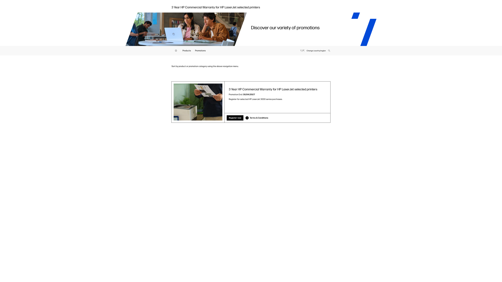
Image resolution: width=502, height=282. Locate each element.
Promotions (200, 50)
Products (186, 50)
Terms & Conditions (259, 118)
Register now (235, 118)
